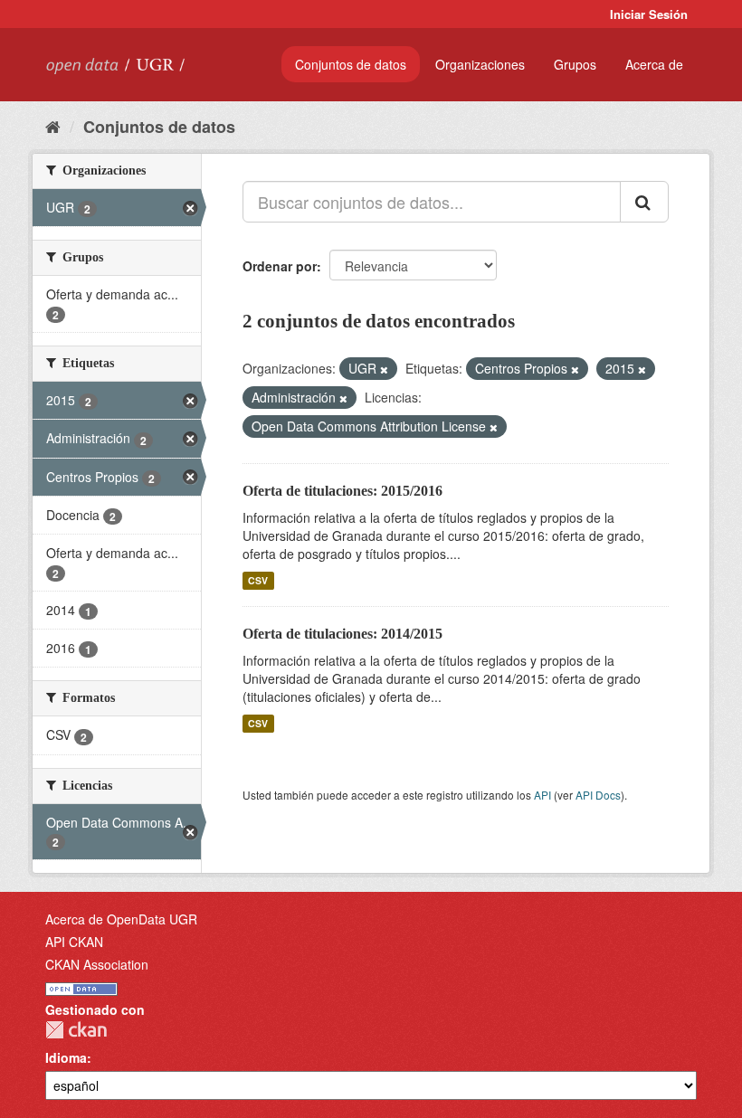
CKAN (76, 1029)
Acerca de (654, 64)
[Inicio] (53, 125)
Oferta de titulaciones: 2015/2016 (342, 490)
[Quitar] (384, 369)
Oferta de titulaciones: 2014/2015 (342, 633)
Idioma (66, 1057)
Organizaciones (480, 64)
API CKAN (74, 942)
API (542, 794)
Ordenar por (280, 266)
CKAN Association (96, 964)
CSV (258, 580)
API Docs (598, 794)
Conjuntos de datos (350, 64)
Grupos (575, 64)
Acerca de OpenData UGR (121, 919)
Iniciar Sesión (649, 14)
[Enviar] (644, 202)
